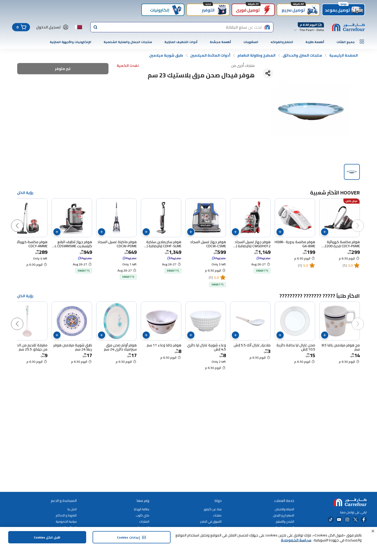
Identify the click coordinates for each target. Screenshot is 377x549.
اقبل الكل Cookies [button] (47, 537)
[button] (373, 531)
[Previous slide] (363, 221)
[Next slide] (22, 221)
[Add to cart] (325, 232)
